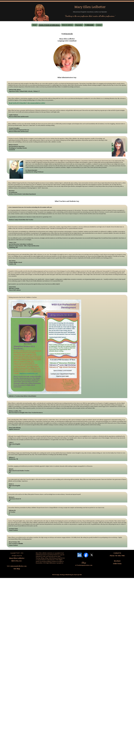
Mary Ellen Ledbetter (16, 558)
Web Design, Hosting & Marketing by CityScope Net (67, 574)
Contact (98, 25)
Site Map (16, 569)
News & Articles (67, 25)
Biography (78, 25)
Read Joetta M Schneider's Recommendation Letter (27, 103)
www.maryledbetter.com (18, 566)
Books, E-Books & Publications (49, 25)
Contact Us (117, 553)
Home (35, 25)
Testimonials (89, 25)
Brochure (117, 561)
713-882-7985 (120, 556)
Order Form (117, 564)
